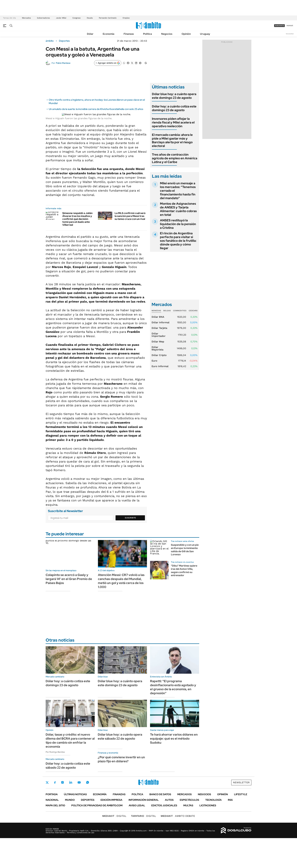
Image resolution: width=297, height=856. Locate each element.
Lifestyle (240, 794)
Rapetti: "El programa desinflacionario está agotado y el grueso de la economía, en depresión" (173, 687)
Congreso (76, 18)
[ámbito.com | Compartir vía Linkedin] (136, 62)
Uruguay (205, 34)
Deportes (64, 41)
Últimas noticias (75, 794)
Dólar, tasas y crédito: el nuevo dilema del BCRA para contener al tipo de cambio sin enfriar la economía (70, 741)
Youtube (79, 782)
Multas (188, 805)
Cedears (193, 311)
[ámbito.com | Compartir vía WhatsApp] (124, 62)
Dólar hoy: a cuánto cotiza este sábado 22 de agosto (68, 766)
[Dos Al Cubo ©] (236, 830)
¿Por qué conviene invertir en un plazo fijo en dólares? (121, 759)
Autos (169, 800)
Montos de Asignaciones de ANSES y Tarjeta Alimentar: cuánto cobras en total (178, 209)
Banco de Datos (160, 794)
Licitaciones (207, 805)
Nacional (52, 800)
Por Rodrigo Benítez (55, 752)
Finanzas (129, 34)
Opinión (186, 34)
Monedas (156, 311)
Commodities (179, 311)
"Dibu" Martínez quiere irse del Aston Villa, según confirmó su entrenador (184, 570)
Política (147, 34)
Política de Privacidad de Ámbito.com (97, 805)
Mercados (26, 18)
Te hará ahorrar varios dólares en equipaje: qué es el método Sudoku (174, 739)
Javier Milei (61, 18)
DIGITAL (114, 815)
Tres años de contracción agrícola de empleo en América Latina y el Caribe (174, 158)
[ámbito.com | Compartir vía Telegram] (140, 62)
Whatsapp (87, 782)
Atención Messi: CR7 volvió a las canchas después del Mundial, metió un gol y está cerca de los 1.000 (121, 581)
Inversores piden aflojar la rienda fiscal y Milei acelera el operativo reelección (173, 122)
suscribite (279, 25)
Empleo (126, 18)
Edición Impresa (111, 800)
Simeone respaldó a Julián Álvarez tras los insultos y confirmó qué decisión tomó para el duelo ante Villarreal (77, 219)
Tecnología (213, 800)
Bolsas (167, 311)
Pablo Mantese (63, 63)
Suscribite (130, 518)
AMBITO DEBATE (178, 815)
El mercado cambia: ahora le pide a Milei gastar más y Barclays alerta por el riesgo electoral (172, 140)
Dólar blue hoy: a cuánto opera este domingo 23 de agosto (174, 96)
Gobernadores (43, 18)
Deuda (90, 18)
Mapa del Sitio (55, 805)
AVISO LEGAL (137, 805)
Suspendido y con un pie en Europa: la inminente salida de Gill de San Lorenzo (185, 549)
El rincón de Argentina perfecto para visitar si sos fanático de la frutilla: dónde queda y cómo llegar (178, 240)
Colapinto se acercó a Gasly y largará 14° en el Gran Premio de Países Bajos (69, 579)
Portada (52, 794)
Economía (108, 34)
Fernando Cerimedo (107, 18)
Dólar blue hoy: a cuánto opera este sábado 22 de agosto (120, 737)
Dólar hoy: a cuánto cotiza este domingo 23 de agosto (174, 108)
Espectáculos (189, 800)
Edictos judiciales (164, 805)
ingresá (289, 25)
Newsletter (290, 34)
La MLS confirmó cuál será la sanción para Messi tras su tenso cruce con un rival (130, 216)
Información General (144, 800)
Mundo (70, 800)
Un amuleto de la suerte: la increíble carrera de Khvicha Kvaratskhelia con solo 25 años (96, 109)
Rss (230, 800)
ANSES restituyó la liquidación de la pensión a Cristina (178, 224)
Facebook (55, 782)
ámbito (50, 41)
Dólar (90, 34)
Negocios (166, 34)
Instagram (62, 782)
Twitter (47, 782)
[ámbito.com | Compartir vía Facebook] (128, 62)
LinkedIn (70, 782)
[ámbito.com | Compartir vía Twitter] (132, 62)
